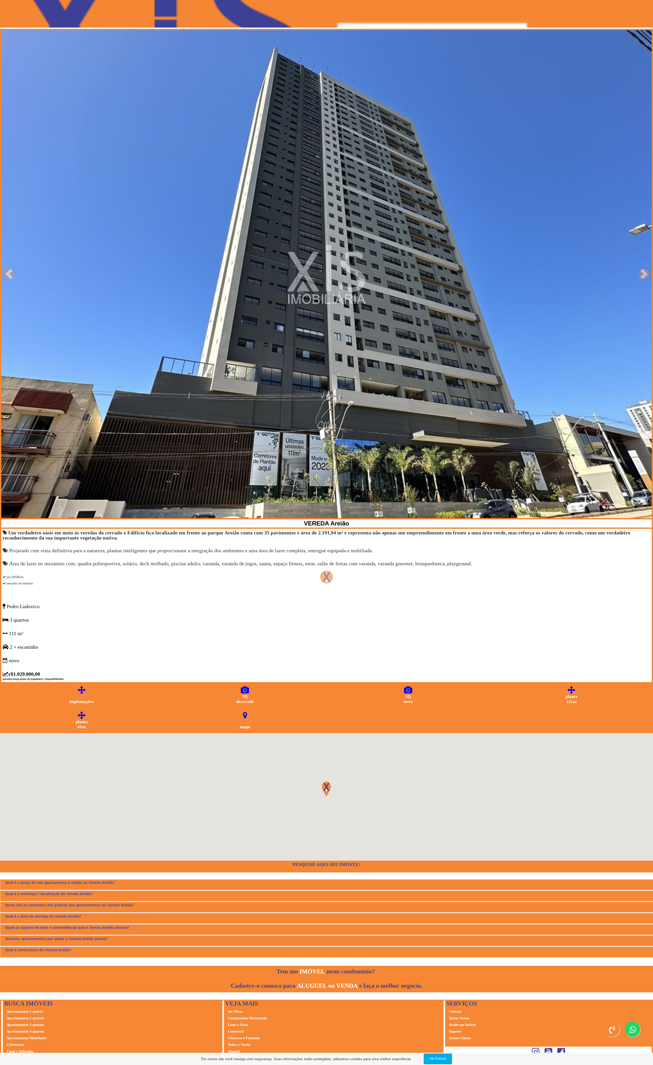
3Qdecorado (245, 699)
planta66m (82, 724)
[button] (9, 274)
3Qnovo (408, 699)
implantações (81, 701)
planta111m (571, 699)
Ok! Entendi (438, 1058)
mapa (245, 726)
